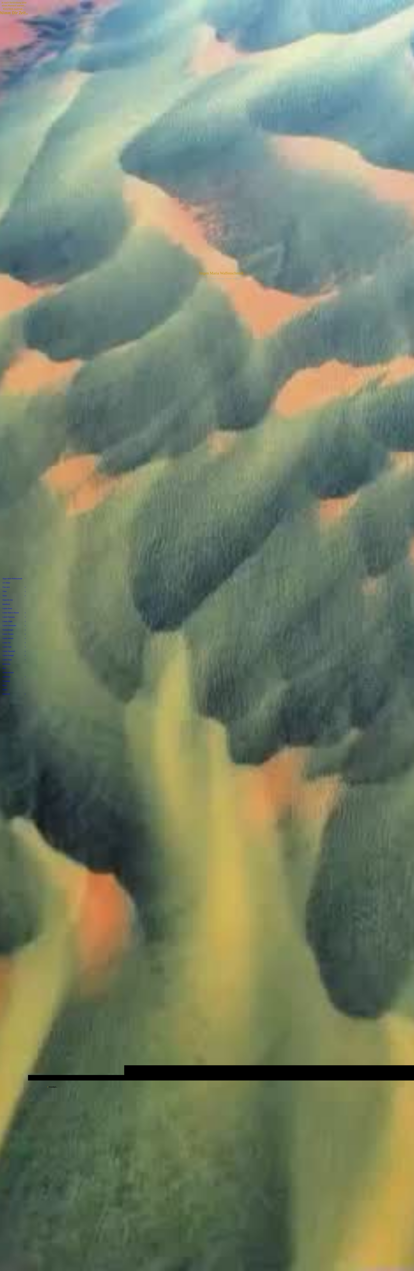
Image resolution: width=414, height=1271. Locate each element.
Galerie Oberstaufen (9, 625)
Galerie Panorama (8, 617)
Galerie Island (7, 608)
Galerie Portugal (8, 655)
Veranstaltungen (7, 630)
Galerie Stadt (6, 647)
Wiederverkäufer (8, 672)
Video (4, 591)
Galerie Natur (7, 660)
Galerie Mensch (7, 638)
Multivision (6, 664)
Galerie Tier (6, 643)
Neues (4, 596)
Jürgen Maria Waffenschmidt (12, 579)
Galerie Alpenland (8, 651)
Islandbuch (6, 604)
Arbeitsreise (6, 677)
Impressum (6, 694)
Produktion (6, 681)
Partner (4, 690)
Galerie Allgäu (7, 621)
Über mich (6, 587)
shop (4, 668)
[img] (221, 540)
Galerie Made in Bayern (10, 613)
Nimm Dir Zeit (7, 600)
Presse (4, 685)
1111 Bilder (6, 583)
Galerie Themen (7, 634)
